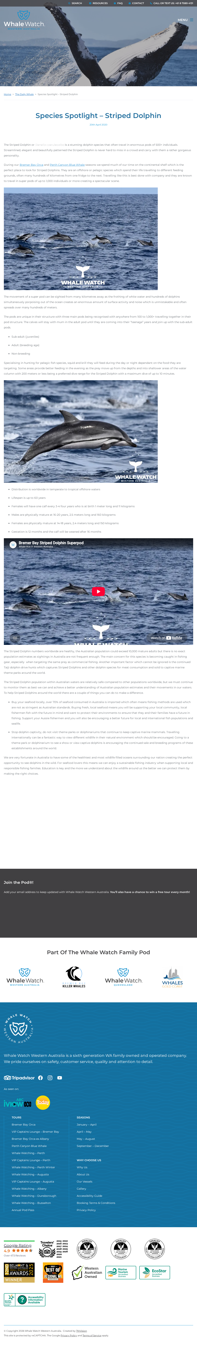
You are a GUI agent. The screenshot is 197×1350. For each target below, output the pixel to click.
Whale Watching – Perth (28, 1153)
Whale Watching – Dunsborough (34, 1196)
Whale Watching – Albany (29, 1188)
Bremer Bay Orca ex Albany (30, 1139)
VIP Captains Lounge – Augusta (33, 1181)
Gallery (81, 1188)
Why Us (82, 1167)
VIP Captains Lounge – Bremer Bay (35, 1131)
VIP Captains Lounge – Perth (31, 1160)
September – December (93, 1146)
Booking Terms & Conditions (96, 1203)
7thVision (81, 1330)
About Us (83, 1174)
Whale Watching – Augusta (30, 1174)
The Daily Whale (24, 94)
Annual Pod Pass (23, 1210)
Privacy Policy (86, 1210)
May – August (86, 1139)
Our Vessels (84, 1181)
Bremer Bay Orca (31, 165)
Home (7, 94)
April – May (84, 1131)
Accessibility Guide (89, 1196)
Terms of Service (92, 1335)
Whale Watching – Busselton (31, 1203)
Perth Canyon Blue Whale (67, 165)
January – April (87, 1124)
